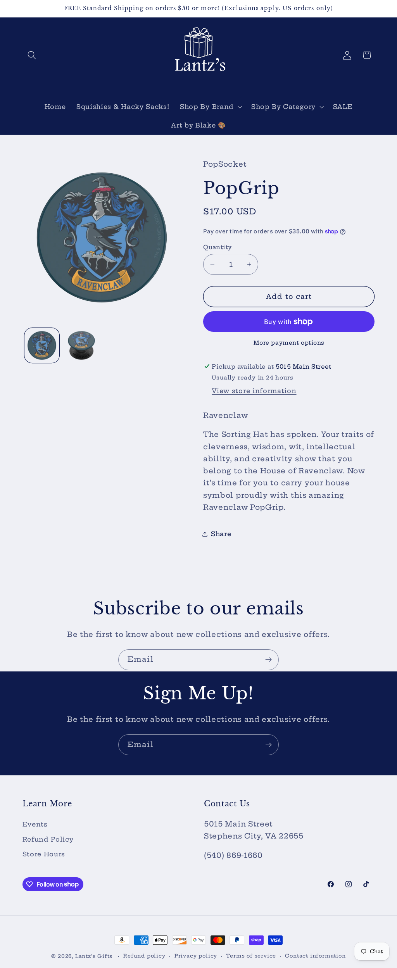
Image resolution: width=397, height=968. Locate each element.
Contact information (315, 956)
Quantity (217, 247)
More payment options (289, 342)
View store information (254, 391)
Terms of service (251, 956)
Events (35, 824)
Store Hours (44, 854)
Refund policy (144, 956)
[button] (32, 55)
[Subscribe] (268, 659)
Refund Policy (48, 839)
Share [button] (221, 534)
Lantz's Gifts (93, 956)
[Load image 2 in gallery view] (81, 345)
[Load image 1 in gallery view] (41, 345)
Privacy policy (195, 956)
